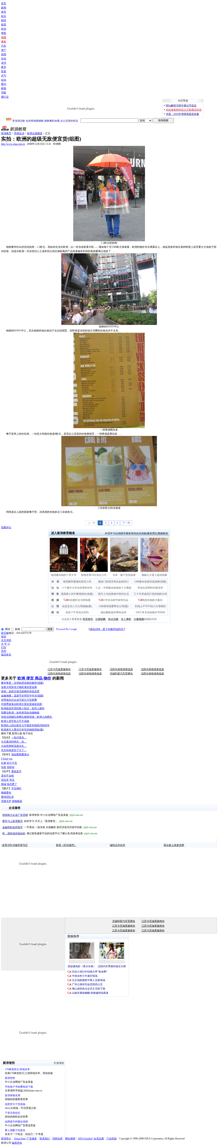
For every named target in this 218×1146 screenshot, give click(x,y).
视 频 (55, 600)
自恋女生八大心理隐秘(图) (77, 606)
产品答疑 (111, 1138)
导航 (3, 92)
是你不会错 (7, 775)
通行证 (5, 96)
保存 (3, 636)
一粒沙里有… (19, 737)
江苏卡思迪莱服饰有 (59, 669)
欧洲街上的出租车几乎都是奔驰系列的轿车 (25, 725)
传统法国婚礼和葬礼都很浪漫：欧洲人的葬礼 (26, 716)
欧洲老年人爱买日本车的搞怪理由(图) (22, 729)
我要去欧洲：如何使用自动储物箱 (20, 712)
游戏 (3, 54)
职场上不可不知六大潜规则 (150, 606)
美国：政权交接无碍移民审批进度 (20, 691)
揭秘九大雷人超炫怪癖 (154, 575)
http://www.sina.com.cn (13, 143)
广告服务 (32, 1138)
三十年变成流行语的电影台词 (150, 593)
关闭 (3, 651)
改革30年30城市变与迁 (15, 845)
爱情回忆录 (7, 796)
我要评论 (6, 527)
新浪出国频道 (34, 133)
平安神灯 (16, 788)
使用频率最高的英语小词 (77, 581)
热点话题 (113, 619)
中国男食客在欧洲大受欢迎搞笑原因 (21, 704)
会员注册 (99, 1138)
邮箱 (3, 88)
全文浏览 (6, 640)
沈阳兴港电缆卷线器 (121, 669)
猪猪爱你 (6, 792)
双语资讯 (88, 619)
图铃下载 (6, 733)
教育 (3, 67)
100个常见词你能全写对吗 (150, 612)
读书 (3, 62)
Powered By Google (66, 629)
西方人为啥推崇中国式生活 (113, 593)
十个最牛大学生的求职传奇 (77, 587)
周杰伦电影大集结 (152, 600)
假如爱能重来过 (20, 754)
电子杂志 (28, 733)
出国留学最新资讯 (126, 533)
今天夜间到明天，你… (14, 741)
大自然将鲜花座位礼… (14, 745)
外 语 (55, 581)
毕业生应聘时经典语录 (150, 587)
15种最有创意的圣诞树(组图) (150, 581)
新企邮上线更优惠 (174, 845)
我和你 (10, 767)
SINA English (85, 1138)
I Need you (6, 758)
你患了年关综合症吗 (77, 612)
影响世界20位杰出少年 (94, 575)
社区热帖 (141, 533)
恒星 (3, 767)
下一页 (126, 522)
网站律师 (70, 1138)
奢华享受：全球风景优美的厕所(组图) (22, 682)
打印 (3, 647)
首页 (3, 3)
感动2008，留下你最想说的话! (107, 629)
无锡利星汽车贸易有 (121, 673)
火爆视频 (139, 619)
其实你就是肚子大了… (14, 750)
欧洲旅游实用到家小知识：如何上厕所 (22, 708)
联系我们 (45, 1138)
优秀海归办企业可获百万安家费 (19, 699)
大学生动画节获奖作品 (115, 600)
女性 (3, 58)
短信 (3, 79)
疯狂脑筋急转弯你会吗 (113, 612)
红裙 (3, 762)
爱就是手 (16, 771)
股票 (3, 24)
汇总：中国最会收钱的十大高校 (113, 587)
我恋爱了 (12, 784)
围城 (3, 784)
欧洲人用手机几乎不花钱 (15, 721)
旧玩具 (5, 779)
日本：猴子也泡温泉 (124, 575)
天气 (3, 75)
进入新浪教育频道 (63, 533)
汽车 (3, 45)
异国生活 (19, 133)
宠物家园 (17, 801)
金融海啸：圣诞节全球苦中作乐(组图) (22, 695)
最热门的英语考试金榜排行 (113, 581)
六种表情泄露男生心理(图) (113, 606)
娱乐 (3, 16)
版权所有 (17, 1142)
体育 (3, 11)
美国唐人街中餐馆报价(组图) (77, 593)
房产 (3, 50)
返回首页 (6, 654)
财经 (3, 20)
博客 (3, 33)
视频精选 (163, 533)
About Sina (19, 1138)
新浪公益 (17, 733)
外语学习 (110, 533)
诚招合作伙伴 (117, 845)
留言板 (5, 632)
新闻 (3, 7)
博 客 (55, 593)
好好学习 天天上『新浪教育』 (37, 821)
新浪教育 (6, 133)
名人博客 (126, 619)
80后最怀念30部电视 (78, 600)
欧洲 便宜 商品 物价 (34, 678)
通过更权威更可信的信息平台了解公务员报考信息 (49, 833)
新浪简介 (6, 1138)
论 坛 (55, 587)
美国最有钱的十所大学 (63, 575)
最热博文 (152, 533)
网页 (7, 629)
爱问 (3, 84)
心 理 (55, 606)
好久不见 (12, 762)
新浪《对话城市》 (66, 845)
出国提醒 (100, 619)
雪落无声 (6, 801)
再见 (11, 779)
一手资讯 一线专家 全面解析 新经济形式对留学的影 (49, 827)
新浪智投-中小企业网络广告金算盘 (42, 814)
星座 (3, 71)
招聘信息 (57, 1138)
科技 (3, 28)
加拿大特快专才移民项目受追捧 (19, 687)
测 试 (55, 612)
